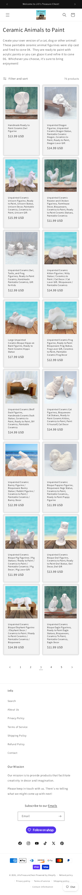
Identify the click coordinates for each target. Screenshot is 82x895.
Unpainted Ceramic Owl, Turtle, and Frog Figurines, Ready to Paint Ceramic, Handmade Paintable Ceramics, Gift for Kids (21, 278)
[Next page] (72, 667)
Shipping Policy (17, 735)
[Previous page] (10, 667)
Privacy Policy (16, 718)
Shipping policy (61, 881)
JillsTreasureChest (26, 875)
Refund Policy (16, 744)
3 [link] (41, 667)
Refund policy (66, 875)
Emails (52, 806)
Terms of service (42, 881)
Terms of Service (18, 727)
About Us (13, 709)
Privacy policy (23, 881)
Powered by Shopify (46, 875)
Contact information (42, 886)
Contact (12, 753)
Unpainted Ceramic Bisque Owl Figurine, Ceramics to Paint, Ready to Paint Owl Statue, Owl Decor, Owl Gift (60, 560)
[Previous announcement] (7, 4)
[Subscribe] (60, 816)
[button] (7, 15)
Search (12, 701)
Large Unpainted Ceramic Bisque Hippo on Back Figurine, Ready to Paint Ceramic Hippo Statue (21, 345)
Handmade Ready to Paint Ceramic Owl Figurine (19, 128)
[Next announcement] (75, 4)
